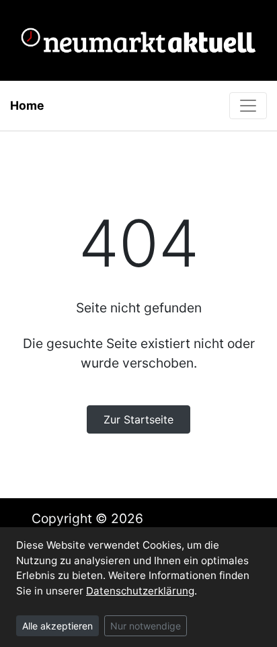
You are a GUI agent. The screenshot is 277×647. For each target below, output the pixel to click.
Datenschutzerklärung (140, 590)
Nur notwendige (145, 626)
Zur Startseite (138, 419)
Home (27, 105)
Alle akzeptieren (57, 626)
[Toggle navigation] (248, 105)
